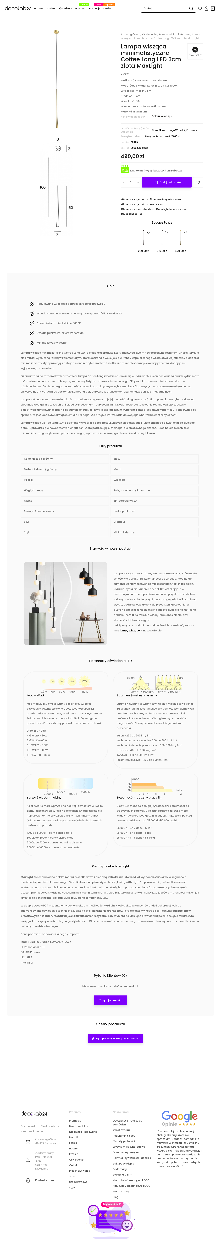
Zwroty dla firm (122, 1174)
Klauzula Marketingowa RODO (131, 1186)
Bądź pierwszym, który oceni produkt (117, 1038)
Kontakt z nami (45, 1180)
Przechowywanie (79, 1170)
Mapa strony (121, 1191)
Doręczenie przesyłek (126, 1152)
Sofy (72, 1176)
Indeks (125, 142)
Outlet (73, 1165)
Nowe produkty (78, 1126)
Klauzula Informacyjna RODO (131, 1180)
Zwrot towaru (121, 1130)
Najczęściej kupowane (83, 1132)
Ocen (125, 73)
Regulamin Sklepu (124, 1135)
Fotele (73, 1143)
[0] (213, 8)
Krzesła (73, 1154)
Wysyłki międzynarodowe (129, 1146)
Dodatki (74, 1137)
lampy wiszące (130, 630)
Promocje (75, 1120)
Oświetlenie (76, 1159)
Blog (115, 1197)
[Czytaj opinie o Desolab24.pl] (180, 1118)
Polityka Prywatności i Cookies (132, 1158)
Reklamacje (120, 1169)
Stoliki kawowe (78, 1182)
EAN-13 (125, 148)
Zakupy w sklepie (123, 1163)
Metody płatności (124, 1141)
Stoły (72, 1187)
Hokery (73, 1148)
